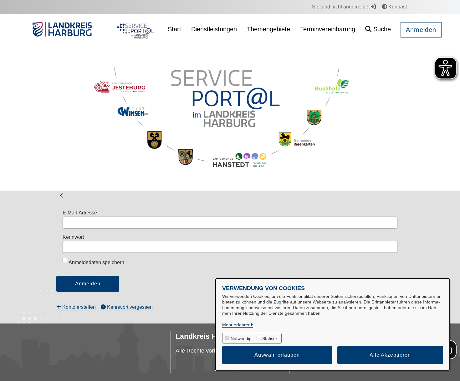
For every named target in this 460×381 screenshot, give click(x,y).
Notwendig (241, 338)
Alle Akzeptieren (390, 355)
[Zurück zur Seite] (61, 195)
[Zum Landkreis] (62, 30)
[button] (378, 30)
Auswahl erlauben (277, 355)
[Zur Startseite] (134, 30)
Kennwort (73, 237)
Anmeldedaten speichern (96, 262)
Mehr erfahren (236, 324)
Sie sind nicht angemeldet (341, 6)
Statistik (270, 338)
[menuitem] (76, 307)
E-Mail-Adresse (80, 212)
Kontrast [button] (397, 6)
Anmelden (421, 29)
